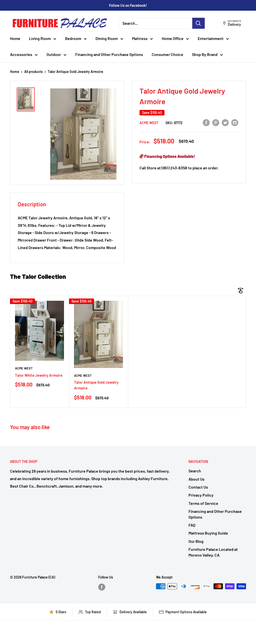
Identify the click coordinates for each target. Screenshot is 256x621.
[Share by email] (234, 122)
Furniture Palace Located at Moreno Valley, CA (213, 552)
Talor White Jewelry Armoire (38, 375)
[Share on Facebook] (206, 122)
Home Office (173, 38)
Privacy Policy (201, 495)
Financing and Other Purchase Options (109, 54)
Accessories (21, 54)
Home (15, 38)
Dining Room (107, 38)
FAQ (191, 525)
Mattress (140, 38)
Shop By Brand (205, 54)
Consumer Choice (167, 54)
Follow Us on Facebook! (128, 5)
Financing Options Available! (169, 156)
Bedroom (73, 38)
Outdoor (53, 54)
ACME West (149, 123)
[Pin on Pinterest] (215, 122)
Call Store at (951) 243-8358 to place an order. (179, 167)
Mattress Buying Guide (208, 533)
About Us (196, 479)
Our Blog (196, 541)
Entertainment (211, 38)
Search (194, 470)
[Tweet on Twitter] (225, 122)
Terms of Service (203, 503)
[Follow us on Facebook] (101, 586)
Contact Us (198, 487)
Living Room (40, 38)
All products (33, 71)
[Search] (198, 23)
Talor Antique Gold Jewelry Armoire (96, 385)
